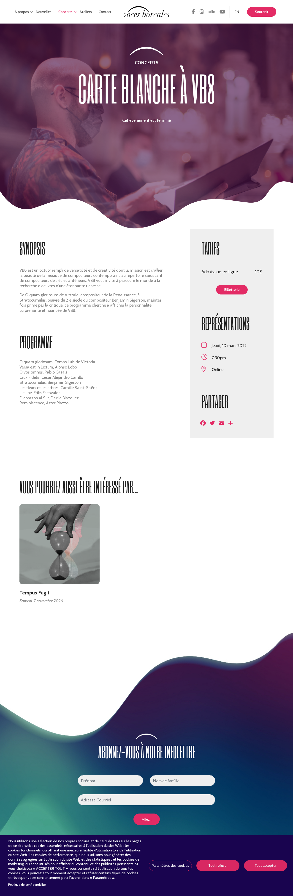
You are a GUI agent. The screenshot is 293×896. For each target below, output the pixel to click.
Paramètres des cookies (170, 865)
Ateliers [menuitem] (85, 12)
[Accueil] (146, 11)
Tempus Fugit (34, 593)
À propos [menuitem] (20, 17)
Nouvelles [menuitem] (44, 12)
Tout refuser (218, 865)
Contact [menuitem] (105, 12)
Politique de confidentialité (27, 884)
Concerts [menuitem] (64, 17)
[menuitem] (193, 12)
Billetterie (232, 289)
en (236, 12)
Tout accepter (266, 865)
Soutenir (261, 12)
